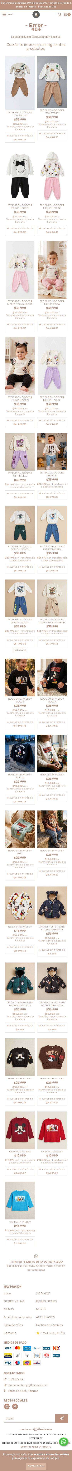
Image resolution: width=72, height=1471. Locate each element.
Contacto (10, 1333)
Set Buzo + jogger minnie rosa (52, 302)
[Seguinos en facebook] (15, 1406)
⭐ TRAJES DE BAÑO (50, 1333)
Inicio (7, 1293)
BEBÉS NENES (46, 1301)
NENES (41, 1309)
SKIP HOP (43, 1293)
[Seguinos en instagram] (7, 1406)
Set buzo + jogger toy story (19, 114)
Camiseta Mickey (20, 1151)
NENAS (9, 1309)
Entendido (36, 1466)
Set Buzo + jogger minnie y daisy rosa (19, 302)
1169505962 (15, 1379)
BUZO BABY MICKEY (52, 774)
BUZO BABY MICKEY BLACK (20, 700)
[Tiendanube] (36, 1430)
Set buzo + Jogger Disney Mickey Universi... (19, 548)
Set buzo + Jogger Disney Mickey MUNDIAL (52, 548)
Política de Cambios (49, 1325)
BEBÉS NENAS (14, 1301)
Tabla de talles (13, 1325)
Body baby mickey (20, 926)
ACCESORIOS (45, 1317)
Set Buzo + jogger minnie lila (19, 474)
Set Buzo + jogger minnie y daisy (52, 206)
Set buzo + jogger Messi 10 (52, 474)
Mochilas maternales (17, 1317)
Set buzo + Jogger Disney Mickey (19, 621)
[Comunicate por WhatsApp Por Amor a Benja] (63, 1442)
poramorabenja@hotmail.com (28, 1385)
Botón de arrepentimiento (36, 1447)
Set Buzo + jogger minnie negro (19, 206)
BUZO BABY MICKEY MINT (20, 852)
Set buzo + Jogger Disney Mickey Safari (52, 621)
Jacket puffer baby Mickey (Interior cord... (52, 928)
